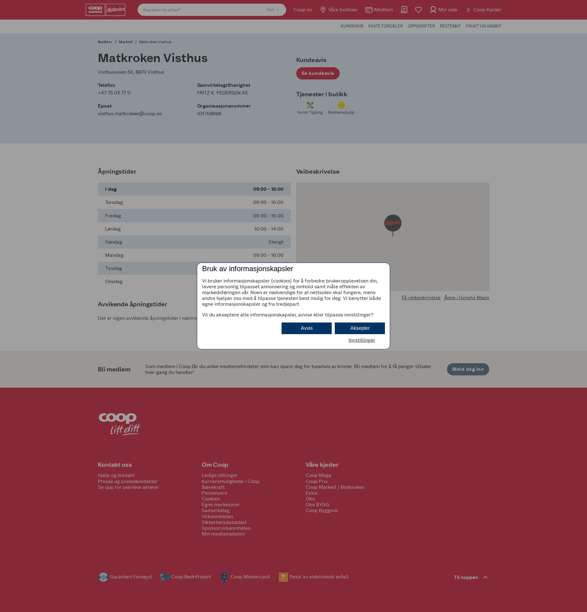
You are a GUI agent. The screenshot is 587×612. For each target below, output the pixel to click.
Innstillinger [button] (362, 340)
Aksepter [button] (360, 328)
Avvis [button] (307, 328)
